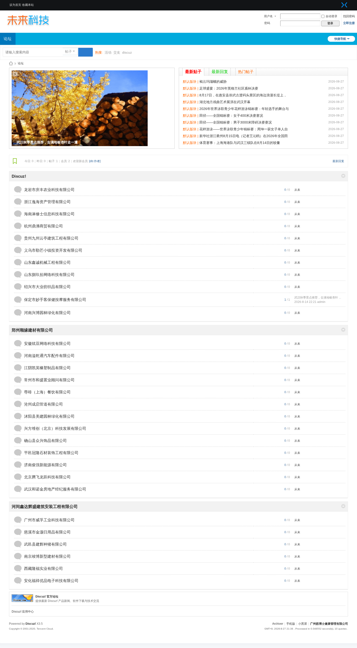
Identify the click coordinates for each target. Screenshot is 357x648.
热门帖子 (246, 72)
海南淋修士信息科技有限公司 (49, 214)
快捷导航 (340, 39)
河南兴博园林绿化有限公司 (47, 313)
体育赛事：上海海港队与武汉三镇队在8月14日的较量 (239, 143)
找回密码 (349, 16)
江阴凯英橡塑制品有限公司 (47, 368)
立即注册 (349, 23)
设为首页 (15, 5)
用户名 (268, 16)
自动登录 (331, 16)
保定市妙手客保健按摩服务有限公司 (55, 300)
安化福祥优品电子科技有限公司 (51, 581)
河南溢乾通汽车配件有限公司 (49, 356)
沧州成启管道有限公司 (43, 404)
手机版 (290, 623)
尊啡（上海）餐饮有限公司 (47, 392)
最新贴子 (193, 71)
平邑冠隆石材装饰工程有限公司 (51, 453)
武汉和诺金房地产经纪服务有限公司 (55, 489)
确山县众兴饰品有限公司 (45, 441)
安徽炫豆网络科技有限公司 (47, 343)
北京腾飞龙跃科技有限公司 (47, 477)
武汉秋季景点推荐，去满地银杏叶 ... (317, 297)
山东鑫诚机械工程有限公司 (47, 262)
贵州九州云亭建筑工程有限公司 (51, 238)
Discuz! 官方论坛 (46, 596)
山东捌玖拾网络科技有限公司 (49, 275)
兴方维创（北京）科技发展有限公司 (55, 428)
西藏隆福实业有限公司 (43, 568)
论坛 (21, 63)
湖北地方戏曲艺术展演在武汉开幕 (224, 102)
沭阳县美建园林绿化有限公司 (49, 416)
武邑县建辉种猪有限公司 (45, 544)
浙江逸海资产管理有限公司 (47, 202)
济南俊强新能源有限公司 (45, 465)
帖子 (68, 51)
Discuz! (19, 176)
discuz (127, 52)
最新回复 (220, 71)
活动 (108, 52)
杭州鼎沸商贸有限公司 (43, 226)
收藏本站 (28, 5)
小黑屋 (302, 623)
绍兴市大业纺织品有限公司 (47, 287)
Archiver (277, 623)
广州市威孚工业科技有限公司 (49, 520)
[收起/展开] (343, 176)
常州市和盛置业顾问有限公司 (49, 380)
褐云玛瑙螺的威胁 (213, 81)
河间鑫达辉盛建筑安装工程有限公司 (45, 506)
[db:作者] (95, 161)
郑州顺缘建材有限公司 (32, 330)
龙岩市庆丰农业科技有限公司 (49, 190)
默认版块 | (191, 81)
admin (321, 302)
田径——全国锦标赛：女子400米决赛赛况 (231, 115)
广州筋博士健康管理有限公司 (329, 623)
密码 (267, 23)
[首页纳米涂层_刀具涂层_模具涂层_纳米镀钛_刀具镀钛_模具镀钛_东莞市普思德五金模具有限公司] (33, 20)
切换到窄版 (344, 4)
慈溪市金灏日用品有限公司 (47, 532)
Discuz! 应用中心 (23, 611)
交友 (116, 52)
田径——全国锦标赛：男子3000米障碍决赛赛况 (235, 122)
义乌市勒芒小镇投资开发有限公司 (53, 250)
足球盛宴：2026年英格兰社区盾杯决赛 (228, 88)
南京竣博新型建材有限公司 (47, 556)
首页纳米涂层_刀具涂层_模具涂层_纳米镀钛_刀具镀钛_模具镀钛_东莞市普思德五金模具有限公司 (11, 63)
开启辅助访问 (338, 3)
